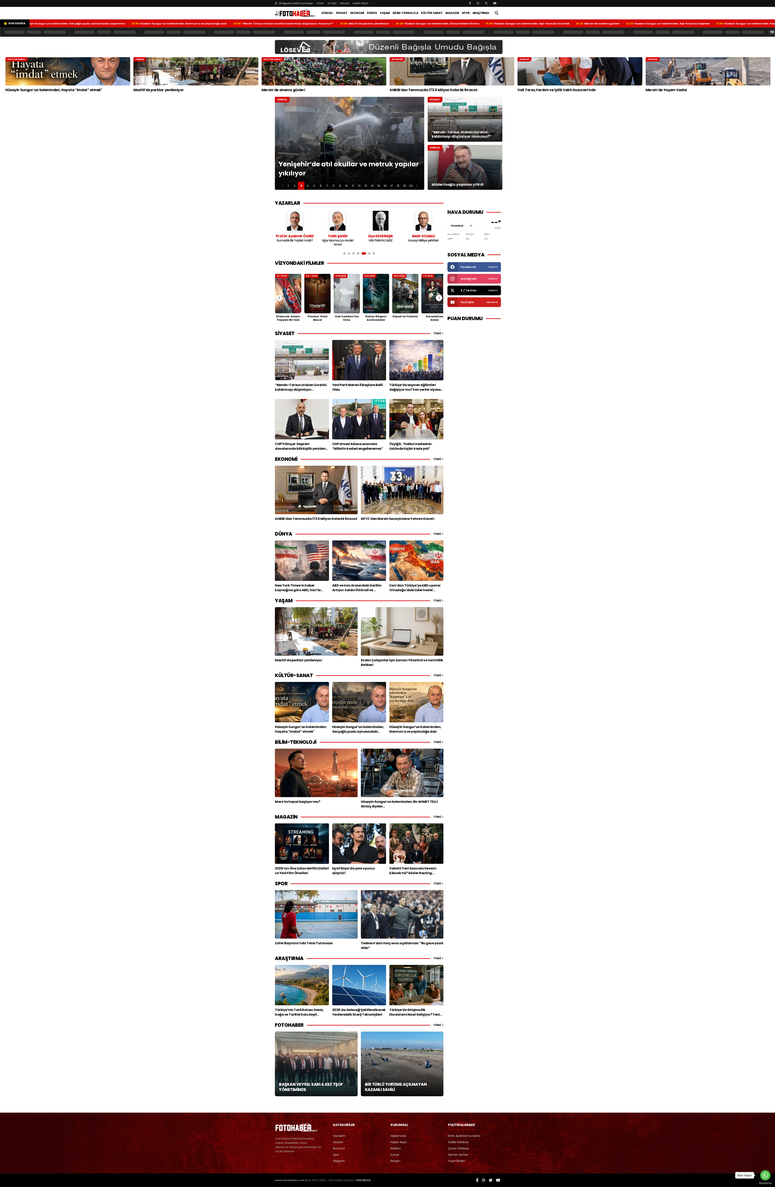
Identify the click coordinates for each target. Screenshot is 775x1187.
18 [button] (398, 186)
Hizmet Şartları (458, 1155)
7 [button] (327, 186)
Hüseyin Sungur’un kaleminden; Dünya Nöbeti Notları (358, 23)
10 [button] (346, 186)
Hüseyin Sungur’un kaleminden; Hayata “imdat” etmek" (680, 23)
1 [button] (288, 186)
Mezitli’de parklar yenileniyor (285, 23)
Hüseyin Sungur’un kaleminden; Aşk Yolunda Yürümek (448, 23)
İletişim (395, 1161)
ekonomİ (286, 459)
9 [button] (340, 186)
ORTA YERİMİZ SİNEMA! (423, 240)
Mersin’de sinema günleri (518, 23)
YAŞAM (385, 13)
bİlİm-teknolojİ (295, 742)
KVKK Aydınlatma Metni (464, 1136)
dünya (283, 534)
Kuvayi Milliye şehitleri (338, 240)
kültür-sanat (294, 675)
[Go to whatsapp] (765, 1175)
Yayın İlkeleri (456, 1161)
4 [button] (308, 186)
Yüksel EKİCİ (423, 236)
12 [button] (359, 186)
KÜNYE (320, 3)
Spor (336, 1155)
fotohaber (289, 1025)
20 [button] (411, 186)
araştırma (289, 958)
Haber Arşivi (399, 1142)
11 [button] (353, 186)
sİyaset (285, 333)
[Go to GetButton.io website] (765, 1183)
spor (281, 883)
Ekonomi (339, 1148)
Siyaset (338, 1142)
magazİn (286, 816)
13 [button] (365, 186)
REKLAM (344, 3)
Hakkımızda (398, 1136)
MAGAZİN (452, 13)
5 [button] (314, 186)
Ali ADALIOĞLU (380, 236)
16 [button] (385, 186)
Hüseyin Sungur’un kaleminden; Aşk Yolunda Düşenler (588, 23)
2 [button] (295, 186)
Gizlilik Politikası (458, 1142)
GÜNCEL (327, 13)
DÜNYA (372, 13)
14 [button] (372, 186)
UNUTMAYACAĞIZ (295, 240)
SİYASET (342, 13)
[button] (282, 186)
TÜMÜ (437, 333)
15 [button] (378, 186)
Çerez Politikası (458, 1148)
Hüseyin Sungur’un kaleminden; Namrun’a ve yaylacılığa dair (99, 23)
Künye (395, 1155)
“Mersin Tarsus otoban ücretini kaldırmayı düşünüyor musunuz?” (204, 23)
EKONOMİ (357, 13)
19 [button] (404, 186)
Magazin (339, 1161)
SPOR (465, 13)
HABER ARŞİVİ (360, 3)
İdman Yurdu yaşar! (380, 240)
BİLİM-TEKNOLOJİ (405, 13)
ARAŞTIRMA (480, 13)
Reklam (396, 1148)
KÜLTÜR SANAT (432, 13)
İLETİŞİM (332, 3)
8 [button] (333, 186)
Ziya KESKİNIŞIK (294, 236)
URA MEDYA (363, 1180)
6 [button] (321, 186)
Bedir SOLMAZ (337, 236)
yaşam (284, 600)
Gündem (339, 1136)
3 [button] (301, 186)
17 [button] (391, 186)
